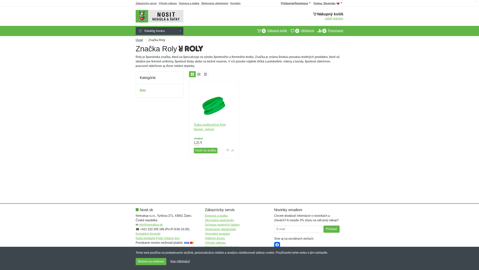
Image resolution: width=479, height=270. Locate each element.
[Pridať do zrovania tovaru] (232, 150)
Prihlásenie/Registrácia (294, 3)
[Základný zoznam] (192, 74)
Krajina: (324, 3)
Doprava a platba (189, 3)
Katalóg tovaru (154, 31)
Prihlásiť (331, 229)
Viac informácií (180, 261)
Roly (143, 90)
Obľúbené (305, 30)
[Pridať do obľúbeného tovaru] (227, 150)
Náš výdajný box (169, 238)
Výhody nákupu (168, 3)
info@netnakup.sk (151, 224)
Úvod (139, 40)
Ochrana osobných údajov (222, 224)
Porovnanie (333, 30)
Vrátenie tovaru (215, 238)
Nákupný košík (275, 30)
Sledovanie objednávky (214, 3)
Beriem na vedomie (151, 261)
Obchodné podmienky (219, 220)
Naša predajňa (145, 238)
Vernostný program (217, 233)
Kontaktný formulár (148, 233)
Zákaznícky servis (146, 3)
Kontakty (235, 3)
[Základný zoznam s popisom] (199, 74)
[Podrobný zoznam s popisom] (205, 74)
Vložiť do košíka (205, 150)
